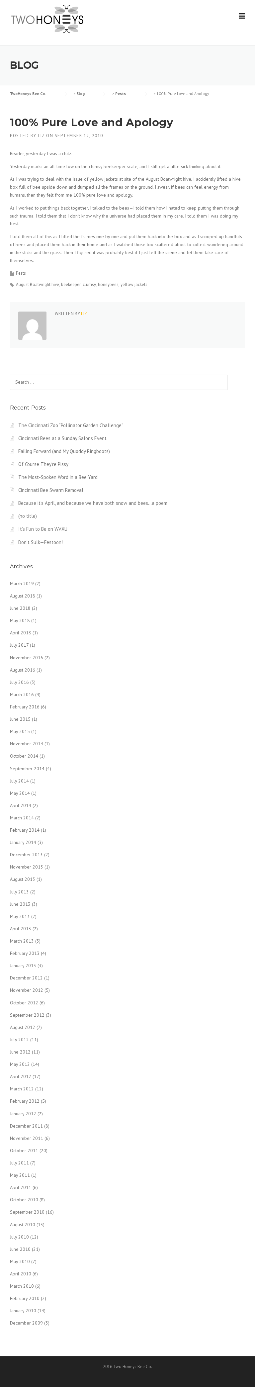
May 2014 (20, 793)
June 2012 (20, 1052)
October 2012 (24, 1003)
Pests (21, 273)
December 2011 (26, 1126)
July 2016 (19, 682)
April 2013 (20, 929)
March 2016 (22, 694)
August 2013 (22, 879)
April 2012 (20, 1076)
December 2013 (26, 855)
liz (41, 136)
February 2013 (25, 953)
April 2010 (20, 1274)
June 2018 (20, 608)
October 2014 (24, 756)
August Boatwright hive (37, 284)
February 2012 (25, 1101)
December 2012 (26, 978)
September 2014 (27, 769)
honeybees (108, 284)
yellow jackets (134, 284)
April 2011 (20, 1187)
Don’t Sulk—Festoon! (40, 542)
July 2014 (19, 781)
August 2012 (22, 1027)
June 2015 (20, 719)
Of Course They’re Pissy (43, 464)
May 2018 (20, 620)
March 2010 (22, 1286)
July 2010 (19, 1237)
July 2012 (19, 1040)
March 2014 (22, 818)
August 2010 (22, 1225)
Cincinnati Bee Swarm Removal (50, 490)
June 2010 (20, 1249)
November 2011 (26, 1138)
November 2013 (26, 867)
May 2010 (20, 1261)
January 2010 (23, 1311)
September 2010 (27, 1212)
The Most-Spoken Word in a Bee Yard (58, 477)
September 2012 (27, 1015)
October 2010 (24, 1200)
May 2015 (20, 731)
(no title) (27, 516)
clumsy (89, 284)
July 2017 (19, 645)
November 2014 (26, 744)
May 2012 (20, 1064)
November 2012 (26, 990)
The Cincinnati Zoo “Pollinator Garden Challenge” (70, 425)
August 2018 (22, 596)
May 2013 (20, 916)
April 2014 (20, 805)
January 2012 (23, 1114)
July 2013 (19, 892)
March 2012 (22, 1089)
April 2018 (20, 633)
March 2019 (22, 584)
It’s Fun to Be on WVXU (42, 529)
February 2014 (25, 830)
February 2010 (25, 1298)
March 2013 (22, 941)
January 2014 (23, 842)
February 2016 (25, 707)
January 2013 (23, 966)
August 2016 (22, 670)
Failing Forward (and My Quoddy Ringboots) (64, 451)
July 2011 (19, 1163)
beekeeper (71, 284)
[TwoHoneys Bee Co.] (47, 19)
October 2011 (24, 1151)
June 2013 (20, 904)
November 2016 (26, 658)
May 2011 (20, 1175)
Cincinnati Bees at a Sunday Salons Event (62, 438)
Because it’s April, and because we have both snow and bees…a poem (92, 503)
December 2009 (26, 1323)
